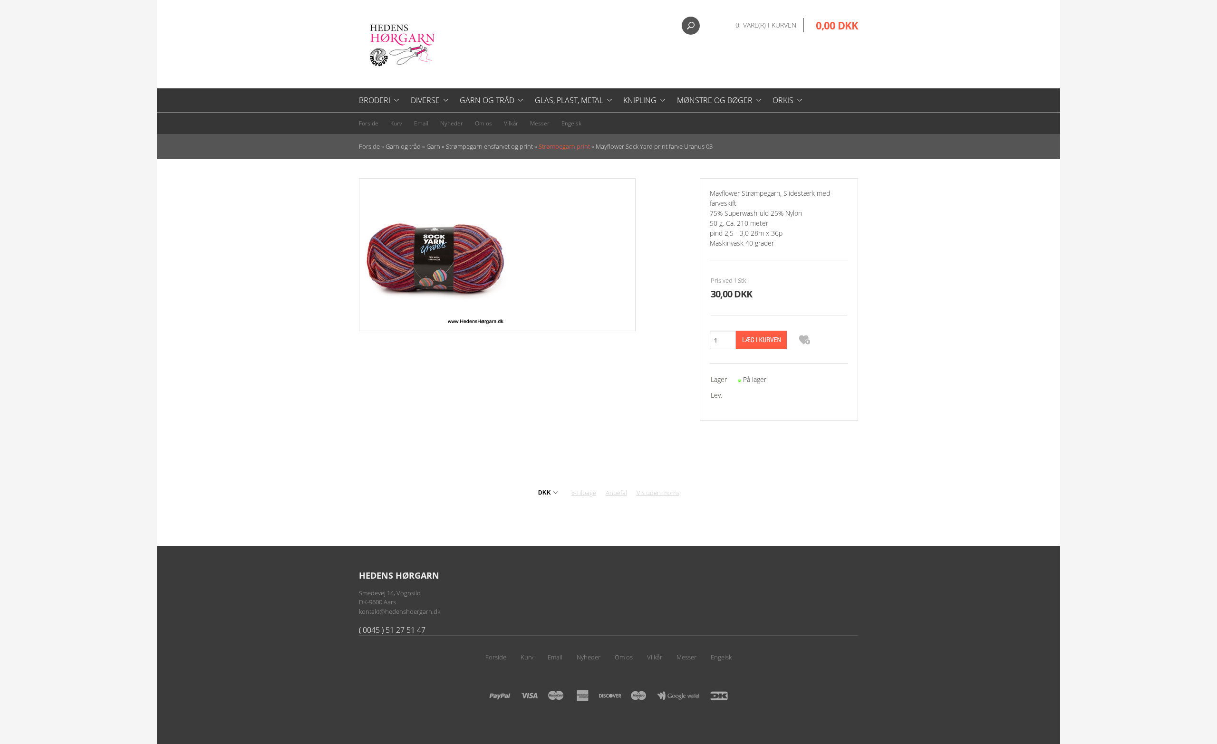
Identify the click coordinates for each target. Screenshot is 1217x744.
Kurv (396, 123)
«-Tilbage (583, 492)
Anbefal (616, 492)
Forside (368, 123)
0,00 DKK (837, 25)
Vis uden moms (658, 492)
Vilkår (511, 123)
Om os (483, 123)
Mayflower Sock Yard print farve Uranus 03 (654, 146)
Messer (540, 123)
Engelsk (571, 123)
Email (421, 123)
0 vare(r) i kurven (765, 24)
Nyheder (451, 123)
